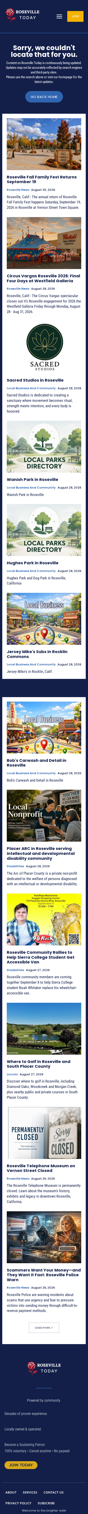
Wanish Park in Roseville (32, 479)
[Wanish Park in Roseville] (44, 447)
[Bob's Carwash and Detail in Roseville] (44, 728)
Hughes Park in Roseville (32, 563)
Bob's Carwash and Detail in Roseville (36, 763)
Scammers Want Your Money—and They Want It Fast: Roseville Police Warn (44, 1275)
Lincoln (12, 1074)
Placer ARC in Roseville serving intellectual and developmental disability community (41, 853)
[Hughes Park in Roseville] (44, 530)
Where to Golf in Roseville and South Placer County (38, 1064)
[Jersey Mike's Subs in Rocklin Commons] (44, 619)
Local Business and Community (31, 388)
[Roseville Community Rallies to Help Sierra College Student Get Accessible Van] (44, 919)
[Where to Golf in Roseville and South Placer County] (44, 1029)
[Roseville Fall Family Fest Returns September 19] (44, 144)
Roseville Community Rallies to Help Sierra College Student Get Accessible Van (40, 957)
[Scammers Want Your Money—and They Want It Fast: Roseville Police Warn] (44, 1237)
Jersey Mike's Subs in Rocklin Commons (37, 654)
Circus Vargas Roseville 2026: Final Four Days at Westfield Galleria (43, 278)
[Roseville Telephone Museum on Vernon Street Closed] (44, 1133)
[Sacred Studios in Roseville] (44, 347)
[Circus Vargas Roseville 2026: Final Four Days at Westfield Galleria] (44, 243)
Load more (42, 1327)
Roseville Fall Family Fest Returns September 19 (42, 179)
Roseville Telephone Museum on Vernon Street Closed (41, 1168)
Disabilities (15, 866)
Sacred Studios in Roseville (35, 380)
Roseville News (18, 190)
